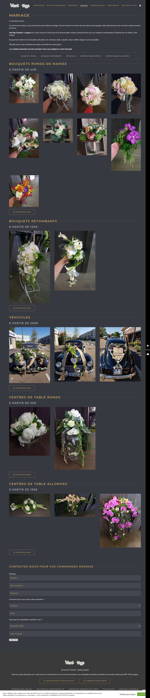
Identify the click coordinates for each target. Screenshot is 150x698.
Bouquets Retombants (51, 56)
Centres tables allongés (117, 56)
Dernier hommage (97, 5)
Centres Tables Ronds (90, 56)
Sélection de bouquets (56, 5)
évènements (73, 5)
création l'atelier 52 (129, 689)
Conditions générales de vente (83, 689)
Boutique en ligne (129, 5)
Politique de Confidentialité (50, 689)
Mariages (84, 5)
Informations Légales (22, 689)
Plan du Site (108, 689)
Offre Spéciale (113, 5)
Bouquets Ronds (28, 56)
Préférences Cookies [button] (128, 694)
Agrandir (24, 88)
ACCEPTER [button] (142, 694)
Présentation (38, 5)
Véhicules (71, 56)
